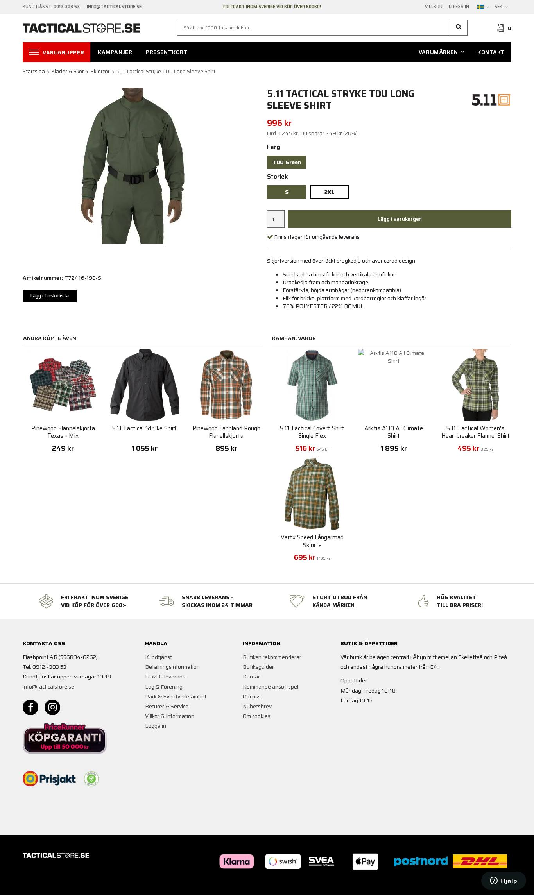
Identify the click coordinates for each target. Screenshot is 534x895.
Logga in (459, 7)
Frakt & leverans (165, 676)
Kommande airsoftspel (270, 686)
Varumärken (438, 52)
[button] (459, 28)
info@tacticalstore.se (48, 686)
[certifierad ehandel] (91, 779)
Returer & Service (166, 706)
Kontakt (491, 52)
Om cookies (257, 716)
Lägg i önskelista (49, 296)
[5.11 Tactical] (491, 99)
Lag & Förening (164, 686)
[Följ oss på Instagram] (52, 707)
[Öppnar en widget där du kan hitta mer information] (503, 881)
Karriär (251, 676)
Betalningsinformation (172, 666)
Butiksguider (258, 666)
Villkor (434, 7)
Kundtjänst (158, 657)
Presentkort (167, 52)
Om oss (252, 696)
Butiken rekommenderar (272, 657)
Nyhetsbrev (257, 706)
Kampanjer (115, 52)
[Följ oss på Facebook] (30, 707)
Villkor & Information (169, 716)
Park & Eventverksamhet (175, 696)
